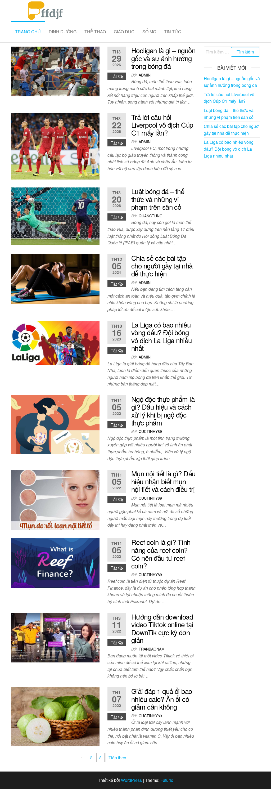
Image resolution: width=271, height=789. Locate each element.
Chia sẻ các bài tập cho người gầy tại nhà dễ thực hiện (162, 265)
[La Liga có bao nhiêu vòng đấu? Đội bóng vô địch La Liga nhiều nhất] (55, 342)
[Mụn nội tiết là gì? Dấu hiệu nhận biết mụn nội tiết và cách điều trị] (55, 499)
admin (145, 75)
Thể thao (95, 32)
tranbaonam (152, 649)
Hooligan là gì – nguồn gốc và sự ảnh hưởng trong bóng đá (163, 58)
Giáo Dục (124, 32)
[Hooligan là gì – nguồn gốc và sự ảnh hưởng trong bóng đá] (55, 71)
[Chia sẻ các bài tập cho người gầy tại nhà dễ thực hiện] (55, 278)
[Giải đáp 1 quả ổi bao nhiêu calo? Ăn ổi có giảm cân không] (55, 716)
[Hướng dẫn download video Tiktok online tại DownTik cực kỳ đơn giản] (55, 637)
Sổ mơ (149, 32)
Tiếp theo (117, 758)
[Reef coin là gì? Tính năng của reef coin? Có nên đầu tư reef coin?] (55, 562)
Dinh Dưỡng (62, 32)
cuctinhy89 (150, 431)
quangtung (150, 215)
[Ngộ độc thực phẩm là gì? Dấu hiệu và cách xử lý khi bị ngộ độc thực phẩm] (55, 424)
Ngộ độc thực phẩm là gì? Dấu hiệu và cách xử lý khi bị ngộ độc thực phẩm (163, 410)
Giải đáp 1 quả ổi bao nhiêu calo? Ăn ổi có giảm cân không (161, 698)
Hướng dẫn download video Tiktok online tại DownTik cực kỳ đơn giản (162, 628)
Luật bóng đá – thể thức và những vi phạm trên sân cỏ (157, 199)
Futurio (166, 780)
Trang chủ (28, 32)
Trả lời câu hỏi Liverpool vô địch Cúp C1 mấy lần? (162, 124)
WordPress (131, 780)
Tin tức (172, 32)
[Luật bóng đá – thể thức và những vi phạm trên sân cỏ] (55, 215)
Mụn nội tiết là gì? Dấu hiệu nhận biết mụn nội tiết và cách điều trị (163, 481)
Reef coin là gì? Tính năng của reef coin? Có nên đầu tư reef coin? (161, 553)
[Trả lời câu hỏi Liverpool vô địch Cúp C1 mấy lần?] (55, 146)
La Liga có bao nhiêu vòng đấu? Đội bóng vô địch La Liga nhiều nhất (161, 336)
